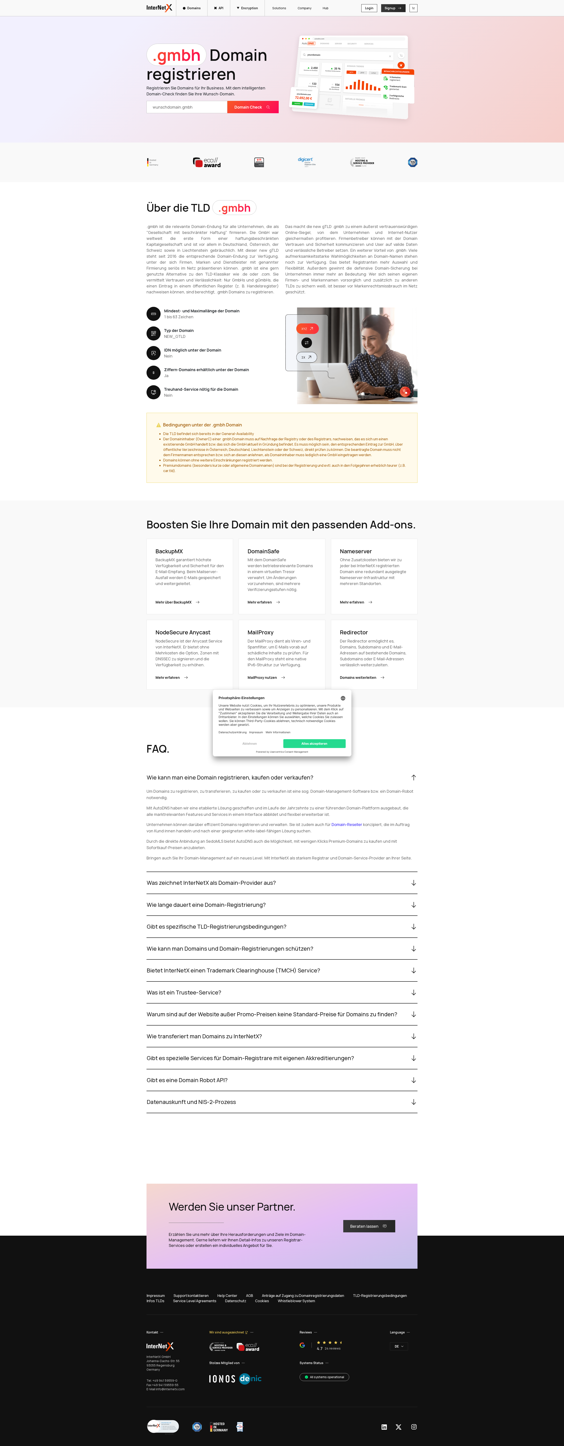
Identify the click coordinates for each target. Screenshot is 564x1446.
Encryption (249, 8)
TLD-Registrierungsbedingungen (380, 1295)
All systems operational (327, 1377)
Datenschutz (235, 1300)
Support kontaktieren (191, 1295)
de (397, 1346)
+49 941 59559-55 (165, 1385)
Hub (325, 8)
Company (304, 8)
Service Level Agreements (194, 1300)
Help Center (227, 1295)
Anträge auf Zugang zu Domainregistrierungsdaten (303, 1295)
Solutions (279, 8)
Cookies (262, 1300)
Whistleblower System (296, 1300)
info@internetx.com (170, 1389)
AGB (249, 1295)
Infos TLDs (155, 1300)
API (221, 8)
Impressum (156, 1295)
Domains (194, 8)
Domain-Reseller (346, 824)
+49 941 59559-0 (164, 1380)
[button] (163, 1427)
